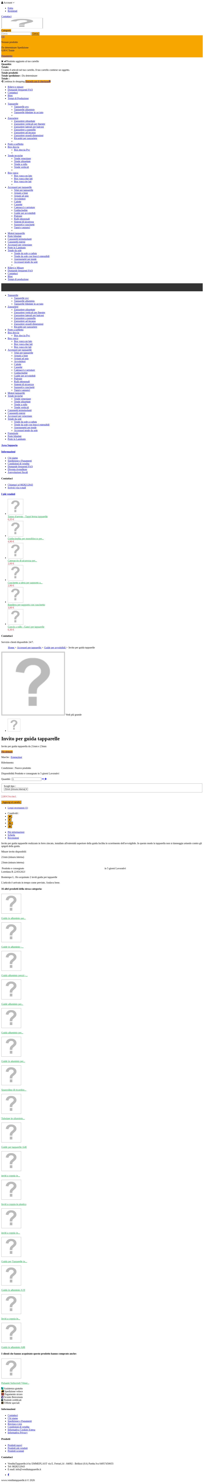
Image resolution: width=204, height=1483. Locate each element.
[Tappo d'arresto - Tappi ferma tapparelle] (15, 513)
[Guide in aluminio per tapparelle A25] (11, 1055)
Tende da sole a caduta (25, 253)
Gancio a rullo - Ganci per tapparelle (26, 626)
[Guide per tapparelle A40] (11, 1141)
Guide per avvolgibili (24, 213)
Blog (10, 95)
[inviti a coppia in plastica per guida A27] (11, 1170)
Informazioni (8, 451)
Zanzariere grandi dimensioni (28, 135)
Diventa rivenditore (17, 469)
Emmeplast (16, 757)
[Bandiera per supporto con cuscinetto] (15, 601)
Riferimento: (7, 762)
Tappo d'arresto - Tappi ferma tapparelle (28, 516)
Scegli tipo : (10, 786)
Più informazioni (16, 832)
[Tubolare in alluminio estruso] (11, 1113)
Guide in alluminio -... (12, 946)
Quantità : (6, 779)
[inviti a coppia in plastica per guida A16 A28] (11, 1227)
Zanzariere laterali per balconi (29, 126)
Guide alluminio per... (12, 1004)
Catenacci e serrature (24, 207)
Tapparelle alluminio (24, 109)
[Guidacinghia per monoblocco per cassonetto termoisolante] (15, 535)
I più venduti (8, 494)
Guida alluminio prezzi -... (14, 975)
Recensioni (13, 837)
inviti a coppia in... (10, 1175)
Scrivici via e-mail (17, 487)
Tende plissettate (22, 161)
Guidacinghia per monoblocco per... (26, 538)
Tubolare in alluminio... (13, 1118)
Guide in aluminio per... (13, 1061)
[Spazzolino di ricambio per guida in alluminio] (11, 1084)
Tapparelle (13, 103)
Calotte (17, 201)
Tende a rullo (20, 164)
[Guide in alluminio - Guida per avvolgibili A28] (11, 941)
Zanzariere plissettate (24, 121)
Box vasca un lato (23, 175)
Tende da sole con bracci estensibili (31, 256)
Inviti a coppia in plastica (13, 1204)
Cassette (18, 204)
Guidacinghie (21, 210)
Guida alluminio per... (12, 1032)
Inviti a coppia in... (10, 1318)
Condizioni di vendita (18, 463)
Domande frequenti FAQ (20, 89)
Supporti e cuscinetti (24, 224)
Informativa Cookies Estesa (21, 1429)
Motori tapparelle (16, 233)
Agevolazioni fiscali (18, 472)
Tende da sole (15, 250)
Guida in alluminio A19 (13, 1290)
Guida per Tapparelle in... (14, 1261)
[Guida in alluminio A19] (11, 1284)
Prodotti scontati (16, 1451)
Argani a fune (21, 193)
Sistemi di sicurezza (24, 221)
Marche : (5, 757)
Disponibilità (7, 773)
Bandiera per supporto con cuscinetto (26, 604)
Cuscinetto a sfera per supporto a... (25, 582)
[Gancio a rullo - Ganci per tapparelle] (15, 624)
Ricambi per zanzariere (25, 138)
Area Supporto (9, 445)
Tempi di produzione (18, 279)
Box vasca (13, 172)
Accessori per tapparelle (20, 187)
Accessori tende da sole (26, 262)
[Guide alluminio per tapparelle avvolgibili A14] (11, 998)
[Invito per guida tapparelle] (14, 730)
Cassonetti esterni (16, 241)
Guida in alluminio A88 (13, 1347)
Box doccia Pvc (22, 149)
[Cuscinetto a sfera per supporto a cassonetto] (15, 579)
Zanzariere (13, 118)
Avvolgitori (20, 198)
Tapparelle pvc (21, 106)
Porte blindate (15, 236)
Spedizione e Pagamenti (20, 460)
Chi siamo (13, 458)
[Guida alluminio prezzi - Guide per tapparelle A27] (11, 970)
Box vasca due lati (23, 178)
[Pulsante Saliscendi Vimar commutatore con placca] (11, 1377)
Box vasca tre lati (22, 181)
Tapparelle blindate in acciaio (28, 112)
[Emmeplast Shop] (22, 27)
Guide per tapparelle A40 (14, 1147)
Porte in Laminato (17, 247)
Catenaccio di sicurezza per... (22, 560)
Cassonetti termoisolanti (20, 239)
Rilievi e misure (15, 86)
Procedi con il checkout (37, 81)
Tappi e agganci (22, 227)
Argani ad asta (21, 195)
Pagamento (6, 55)
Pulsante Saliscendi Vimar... (15, 1383)
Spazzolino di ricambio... (13, 1089)
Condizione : (7, 768)
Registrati (12, 11)
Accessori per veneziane (20, 244)
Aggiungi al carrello (11, 802)
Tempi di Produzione (18, 98)
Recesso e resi (15, 1424)
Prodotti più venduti (18, 1448)
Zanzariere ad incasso (25, 132)
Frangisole (13, 433)
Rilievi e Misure (16, 267)
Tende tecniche (15, 155)
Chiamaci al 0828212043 (20, 484)
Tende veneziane (22, 158)
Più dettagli (7, 751)
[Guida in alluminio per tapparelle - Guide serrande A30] (11, 912)
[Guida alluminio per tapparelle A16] (11, 1027)
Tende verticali (21, 167)
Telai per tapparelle (23, 190)
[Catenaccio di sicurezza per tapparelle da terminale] (15, 557)
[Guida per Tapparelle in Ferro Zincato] (11, 1256)
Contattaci (6, 16)
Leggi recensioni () (18, 807)
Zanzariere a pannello (25, 129)
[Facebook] (8, 1474)
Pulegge (18, 216)
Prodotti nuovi (15, 1445)
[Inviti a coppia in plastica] (11, 1198)
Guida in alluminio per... (13, 918)
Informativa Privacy (18, 1432)
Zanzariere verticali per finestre (29, 124)
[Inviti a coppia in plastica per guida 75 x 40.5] (11, 1313)
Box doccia (13, 147)
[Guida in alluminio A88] (11, 1341)
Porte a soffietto (15, 144)
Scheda (11, 835)
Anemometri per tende (25, 259)
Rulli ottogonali (22, 218)
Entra (10, 8)
